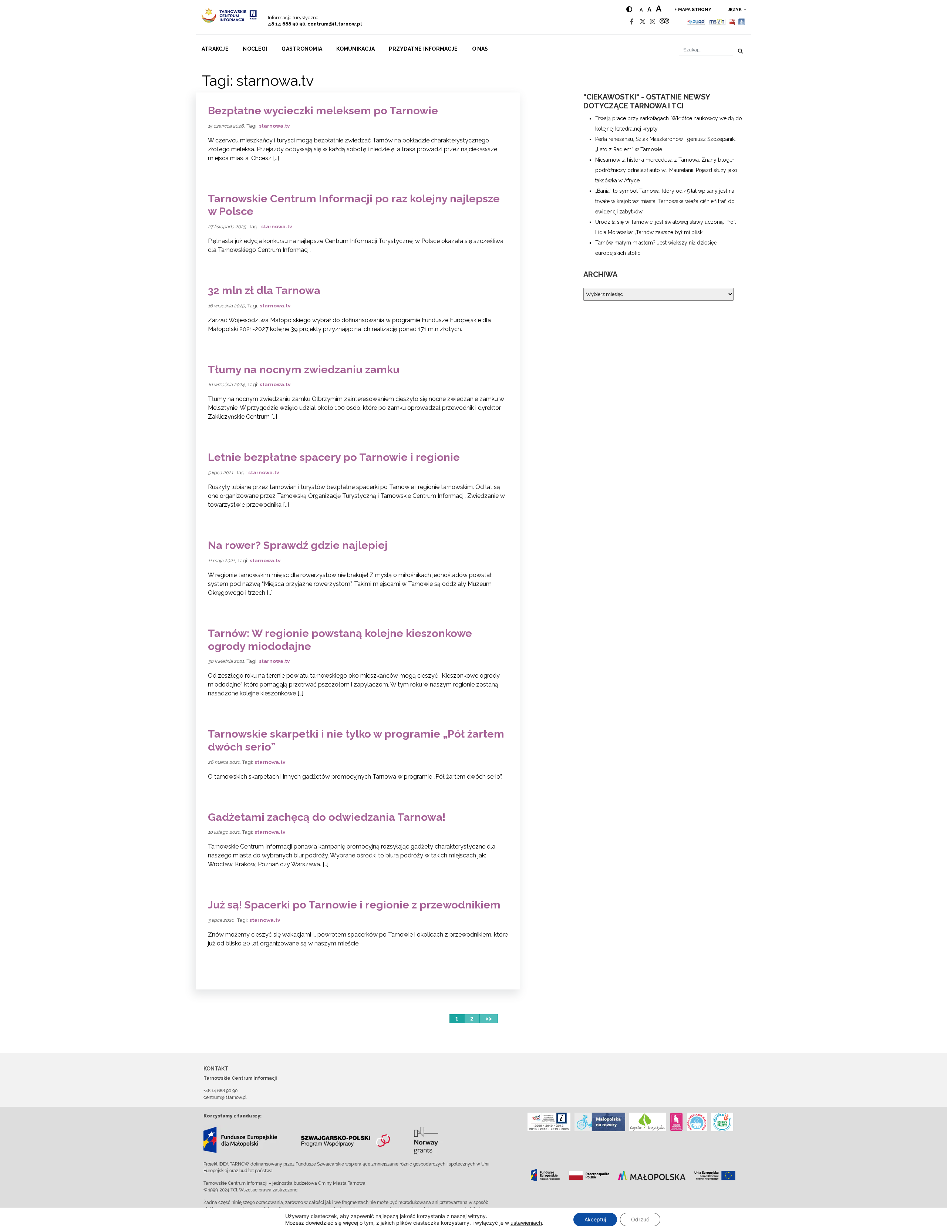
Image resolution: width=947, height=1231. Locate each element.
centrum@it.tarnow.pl (334, 24)
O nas (480, 49)
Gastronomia (302, 49)
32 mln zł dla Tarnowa (264, 290)
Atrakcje (215, 49)
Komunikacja (355, 49)
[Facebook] (632, 21)
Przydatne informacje (423, 49)
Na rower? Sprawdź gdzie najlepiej (298, 545)
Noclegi (255, 49)
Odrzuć (640, 1219)
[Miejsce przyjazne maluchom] (697, 1122)
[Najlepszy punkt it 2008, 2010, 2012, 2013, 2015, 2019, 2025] (549, 1122)
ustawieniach (526, 1223)
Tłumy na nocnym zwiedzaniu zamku (304, 369)
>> (488, 1018)
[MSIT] (716, 21)
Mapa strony (694, 9)
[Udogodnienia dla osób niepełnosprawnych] (741, 21)
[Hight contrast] (629, 9)
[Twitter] (643, 21)
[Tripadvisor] (664, 21)
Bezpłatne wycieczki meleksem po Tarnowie (323, 110)
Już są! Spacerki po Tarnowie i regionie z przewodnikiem (354, 904)
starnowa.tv (274, 126)
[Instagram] (652, 21)
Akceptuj (595, 1219)
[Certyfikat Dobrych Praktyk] (722, 1122)
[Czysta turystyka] (647, 1122)
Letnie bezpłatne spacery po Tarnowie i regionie (334, 457)
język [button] (735, 9)
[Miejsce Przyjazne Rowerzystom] (599, 1122)
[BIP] (732, 21)
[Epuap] (696, 21)
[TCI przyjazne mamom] (676, 1122)
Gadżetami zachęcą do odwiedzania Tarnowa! (326, 817)
